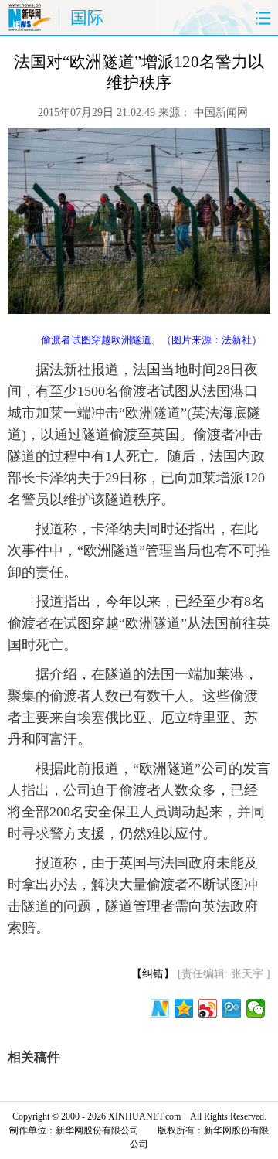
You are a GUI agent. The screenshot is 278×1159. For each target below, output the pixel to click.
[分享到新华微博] (160, 1008)
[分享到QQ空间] (184, 1008)
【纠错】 (153, 974)
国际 (87, 17)
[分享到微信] (256, 1008)
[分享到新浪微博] (208, 1008)
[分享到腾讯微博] (232, 1008)
